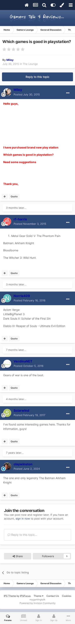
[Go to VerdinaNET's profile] (7, 364)
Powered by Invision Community (38, 603)
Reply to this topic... (23, 534)
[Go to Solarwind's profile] (7, 413)
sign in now (23, 518)
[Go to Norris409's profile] (7, 298)
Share (19, 556)
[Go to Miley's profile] (7, 92)
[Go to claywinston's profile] (7, 466)
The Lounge (30, 63)
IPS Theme (10, 595)
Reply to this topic (37, 76)
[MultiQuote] (5, 196)
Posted (27, 94)
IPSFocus (25, 595)
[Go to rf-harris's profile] (7, 222)
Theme (38, 595)
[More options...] (68, 93)
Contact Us (52, 595)
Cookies (66, 595)
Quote (14, 196)
